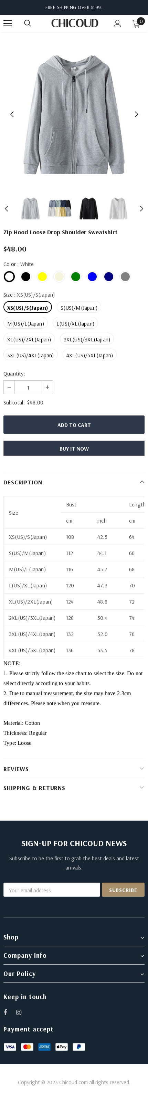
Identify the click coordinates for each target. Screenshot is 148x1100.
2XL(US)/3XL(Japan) (87, 339)
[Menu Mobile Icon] (7, 23)
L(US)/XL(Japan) (75, 323)
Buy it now (74, 448)
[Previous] (12, 114)
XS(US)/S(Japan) (27, 307)
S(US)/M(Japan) (79, 307)
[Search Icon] (34, 23)
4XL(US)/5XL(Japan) (89, 355)
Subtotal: (14, 402)
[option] (74, 114)
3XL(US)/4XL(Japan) (30, 355)
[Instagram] (22, 1012)
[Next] (136, 114)
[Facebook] (9, 1012)
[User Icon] (117, 23)
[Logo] (75, 23)
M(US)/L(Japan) (25, 323)
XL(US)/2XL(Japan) (29, 339)
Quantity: (14, 373)
